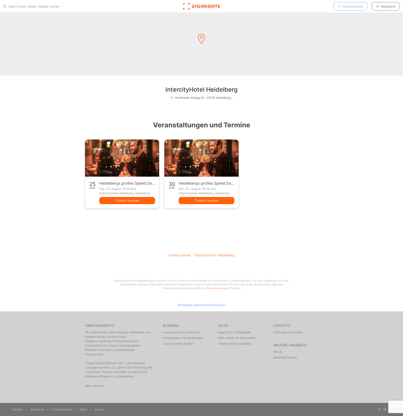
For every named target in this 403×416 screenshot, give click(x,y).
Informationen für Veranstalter (183, 338)
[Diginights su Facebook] (379, 409)
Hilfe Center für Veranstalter (237, 338)
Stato (84, 409)
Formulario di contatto (288, 332)
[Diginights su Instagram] (384, 409)
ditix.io (277, 351)
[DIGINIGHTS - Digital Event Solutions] (201, 6)
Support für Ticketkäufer (234, 332)
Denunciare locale (218, 288)
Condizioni (37, 409)
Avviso (99, 409)
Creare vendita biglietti (178, 343)
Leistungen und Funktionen (181, 332)
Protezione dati (62, 409)
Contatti (17, 409)
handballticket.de (285, 357)
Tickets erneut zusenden (234, 343)
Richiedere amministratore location (201, 305)
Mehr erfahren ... (96, 385)
